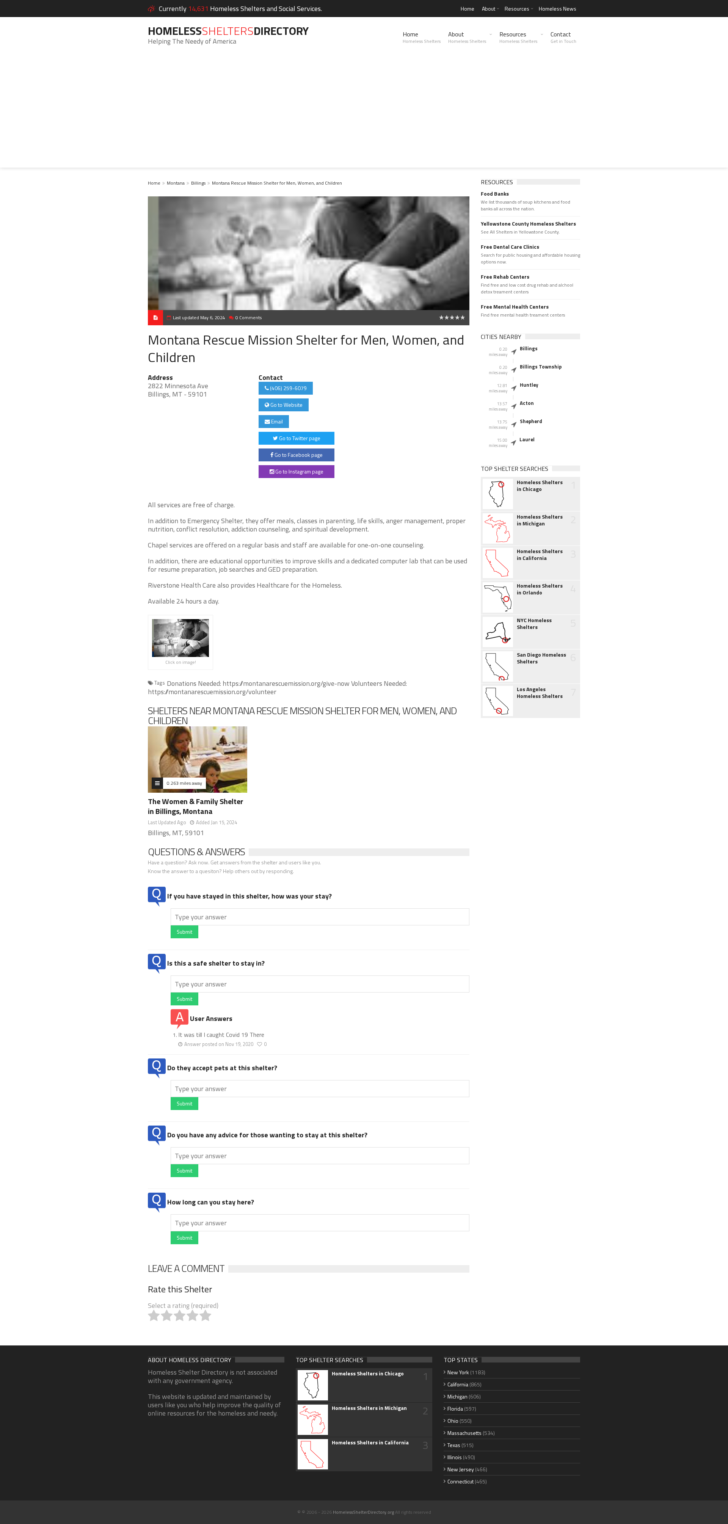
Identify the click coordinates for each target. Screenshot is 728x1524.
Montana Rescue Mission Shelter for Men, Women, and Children (277, 183)
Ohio (452, 1421)
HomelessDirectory (228, 30)
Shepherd (531, 421)
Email (276, 421)
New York (458, 1372)
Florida (455, 1409)
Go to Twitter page (299, 438)
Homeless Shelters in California (540, 554)
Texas (453, 1445)
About (488, 9)
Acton (527, 403)
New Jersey (460, 1469)
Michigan (457, 1396)
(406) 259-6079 (288, 388)
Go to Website (286, 405)
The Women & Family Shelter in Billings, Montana (195, 806)
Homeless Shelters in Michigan (540, 520)
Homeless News (557, 9)
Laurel (527, 439)
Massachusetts (464, 1433)
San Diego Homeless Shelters (541, 658)
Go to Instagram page (298, 471)
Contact (563, 37)
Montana (176, 183)
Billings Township (541, 366)
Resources (517, 9)
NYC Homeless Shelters (534, 623)
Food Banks (495, 193)
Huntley (529, 384)
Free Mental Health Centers (515, 306)
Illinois (454, 1457)
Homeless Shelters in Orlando (540, 589)
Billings (198, 183)
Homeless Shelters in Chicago (540, 485)
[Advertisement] (364, 114)
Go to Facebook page (298, 455)
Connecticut (460, 1481)
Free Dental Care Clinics (510, 246)
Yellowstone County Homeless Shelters (528, 223)
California (457, 1384)
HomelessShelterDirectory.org (363, 1512)
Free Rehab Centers (505, 276)
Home (467, 9)
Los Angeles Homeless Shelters (540, 692)
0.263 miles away (184, 783)
